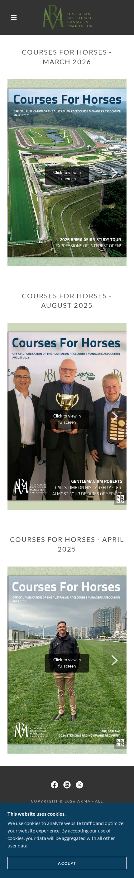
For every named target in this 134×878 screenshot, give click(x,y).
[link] (67, 17)
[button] (13, 17)
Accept (67, 863)
